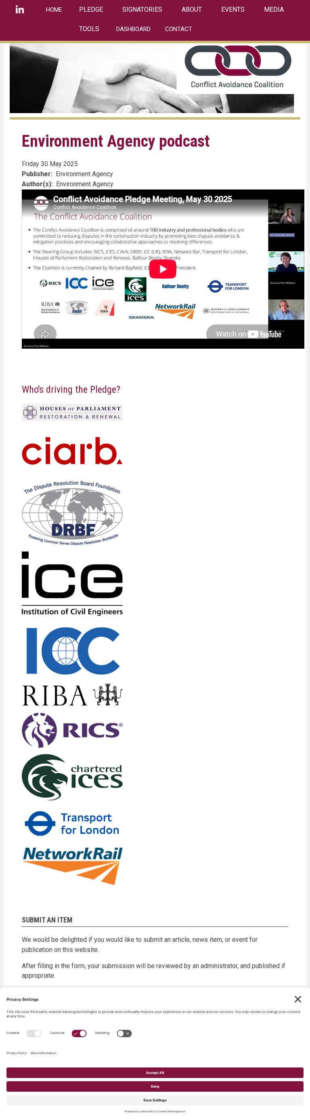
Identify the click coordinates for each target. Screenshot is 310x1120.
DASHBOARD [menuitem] (133, 29)
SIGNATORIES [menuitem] (142, 9)
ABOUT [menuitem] (192, 9)
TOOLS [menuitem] (89, 29)
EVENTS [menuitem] (233, 9)
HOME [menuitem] (54, 9)
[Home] (152, 78)
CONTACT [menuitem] (178, 29)
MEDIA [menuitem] (274, 9)
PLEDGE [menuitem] (91, 9)
